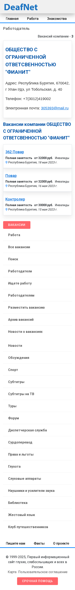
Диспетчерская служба (27, 430)
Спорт (13, 370)
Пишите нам (15, 543)
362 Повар (14, 152)
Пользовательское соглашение (43, 572)
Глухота (14, 466)
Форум (13, 418)
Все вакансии (19, 247)
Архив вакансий (21, 320)
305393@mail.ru (55, 108)
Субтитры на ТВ (21, 394)
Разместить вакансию (26, 307)
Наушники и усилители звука (31, 491)
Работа (33, 19)
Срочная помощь (37, 581)
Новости (15, 346)
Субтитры (16, 382)
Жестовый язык (21, 515)
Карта (12, 572)
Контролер (15, 199)
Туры (12, 406)
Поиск (13, 259)
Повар (11, 176)
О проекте (61, 543)
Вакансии (16, 225)
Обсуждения (18, 358)
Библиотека (18, 503)
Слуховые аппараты (24, 479)
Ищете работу (20, 283)
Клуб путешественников (28, 527)
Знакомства (57, 19)
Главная (12, 19)
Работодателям (21, 295)
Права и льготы (21, 454)
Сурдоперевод (20, 442)
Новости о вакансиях (25, 332)
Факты (39, 543)
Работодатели (20, 271)
